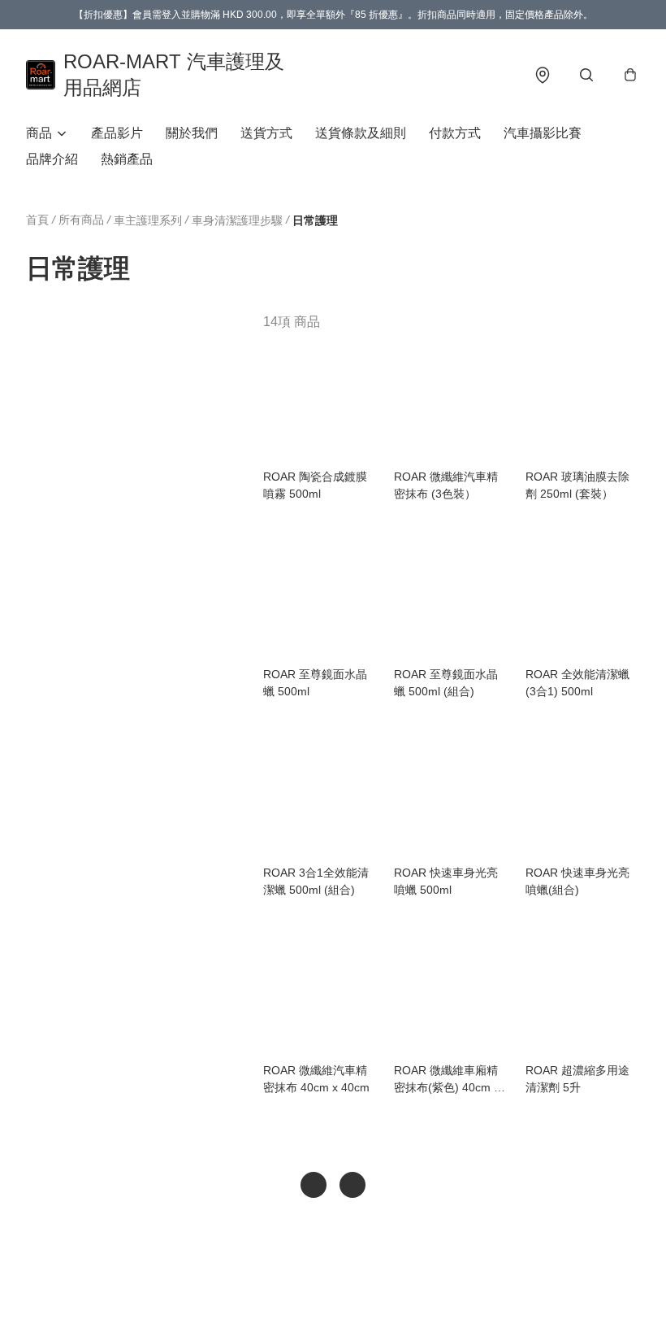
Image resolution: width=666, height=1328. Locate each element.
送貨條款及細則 (360, 133)
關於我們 (192, 133)
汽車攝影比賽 (543, 133)
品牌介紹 (52, 159)
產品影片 (117, 133)
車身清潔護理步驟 (237, 220)
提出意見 (390, 1292)
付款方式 (455, 133)
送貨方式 (266, 133)
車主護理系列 (148, 220)
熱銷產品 (127, 159)
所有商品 (81, 219)
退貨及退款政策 (319, 1292)
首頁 (37, 219)
